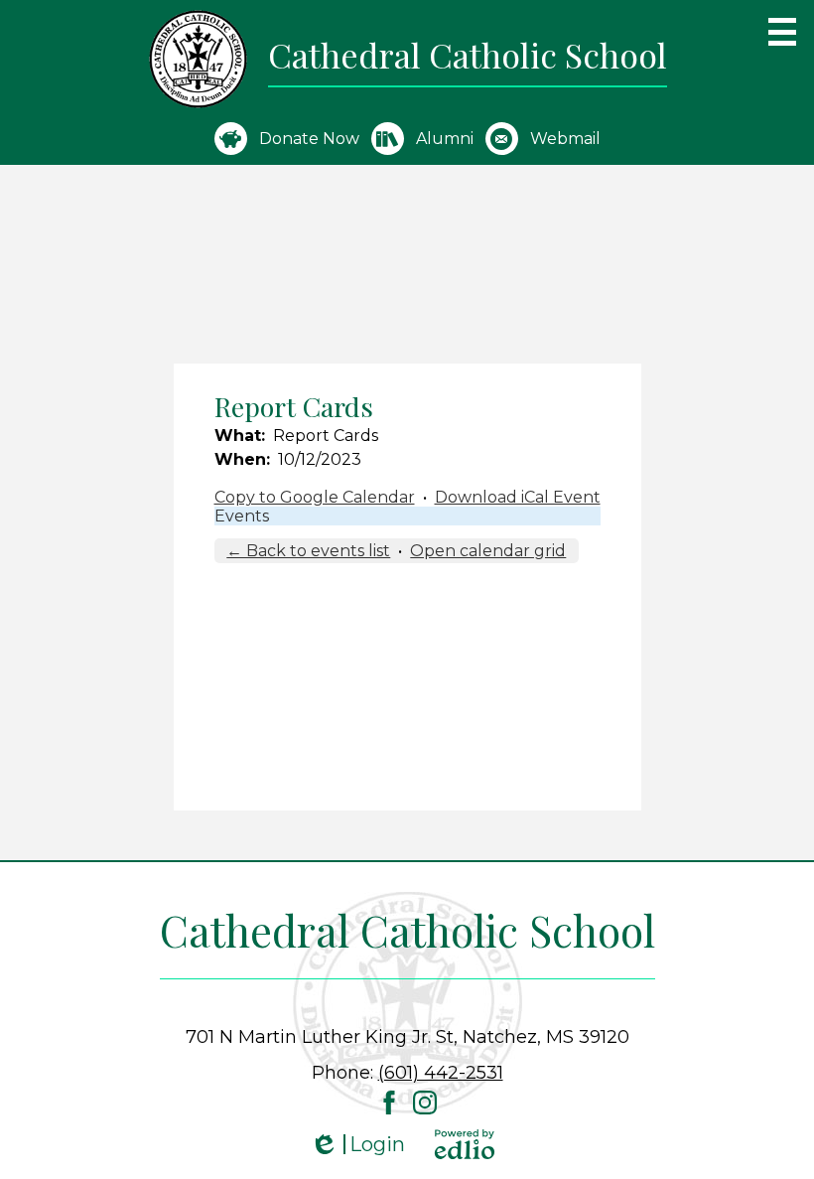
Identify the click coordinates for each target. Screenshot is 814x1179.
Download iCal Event (518, 497)
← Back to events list (308, 550)
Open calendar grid (488, 550)
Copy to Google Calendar (314, 497)
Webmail (565, 138)
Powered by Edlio (464, 1144)
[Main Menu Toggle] (782, 32)
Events (241, 516)
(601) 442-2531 (440, 1073)
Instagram (425, 1102)
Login (357, 1144)
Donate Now (309, 138)
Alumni (445, 138)
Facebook (389, 1102)
